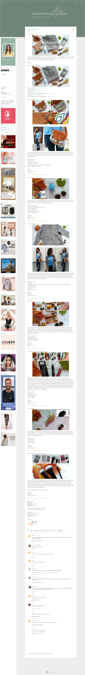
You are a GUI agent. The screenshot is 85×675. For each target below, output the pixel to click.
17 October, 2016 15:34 (39, 568)
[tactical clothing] (8, 272)
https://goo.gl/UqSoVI (50, 93)
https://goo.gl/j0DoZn (37, 94)
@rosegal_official (35, 503)
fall (40, 530)
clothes (31, 530)
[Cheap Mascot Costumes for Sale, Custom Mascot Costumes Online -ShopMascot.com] (8, 131)
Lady (33, 604)
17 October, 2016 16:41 (42, 577)
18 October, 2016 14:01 (43, 620)
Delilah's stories (35, 577)
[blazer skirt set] (8, 163)
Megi (33, 560)
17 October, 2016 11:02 (44, 544)
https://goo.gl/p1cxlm (39, 90)
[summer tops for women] (8, 254)
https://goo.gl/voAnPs (36, 92)
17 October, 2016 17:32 (40, 586)
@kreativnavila (34, 512)
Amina (33, 552)
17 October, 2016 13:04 (38, 552)
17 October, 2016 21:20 (37, 604)
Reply (33, 542)
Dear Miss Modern (35, 620)
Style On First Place (36, 513)
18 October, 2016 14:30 (40, 629)
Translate (9, 94)
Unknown (34, 595)
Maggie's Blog (34, 564)
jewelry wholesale (8, 101)
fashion (43, 530)
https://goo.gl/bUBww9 (41, 87)
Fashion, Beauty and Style (36, 608)
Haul (47, 530)
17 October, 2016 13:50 (37, 560)
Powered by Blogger (51, 672)
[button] (73, 29)
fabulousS (34, 568)
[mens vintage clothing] (8, 217)
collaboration (36, 530)
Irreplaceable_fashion (36, 544)
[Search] (75, 3)
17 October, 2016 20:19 (39, 595)
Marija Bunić (34, 586)
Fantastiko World (35, 591)
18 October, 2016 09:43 (40, 612)
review (50, 530)
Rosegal (57, 56)
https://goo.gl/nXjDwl (37, 89)
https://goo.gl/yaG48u (50, 96)
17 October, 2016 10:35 (36, 535)
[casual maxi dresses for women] (8, 236)
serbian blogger (60, 530)
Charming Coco (34, 556)
